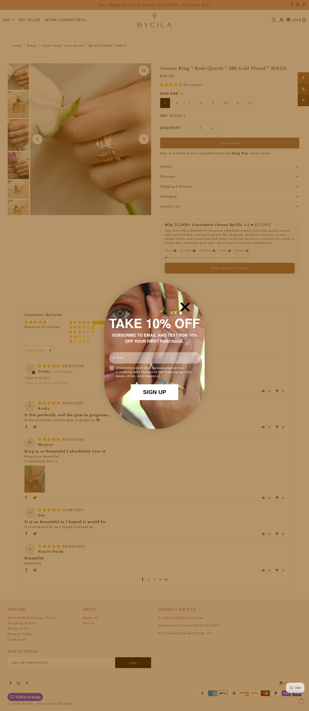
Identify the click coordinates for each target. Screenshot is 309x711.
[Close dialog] (185, 307)
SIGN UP (154, 392)
